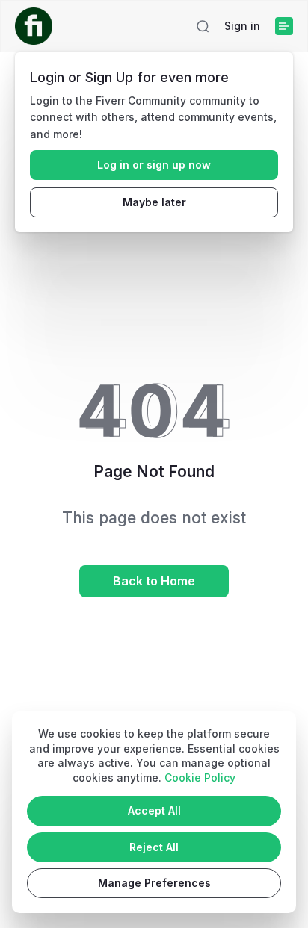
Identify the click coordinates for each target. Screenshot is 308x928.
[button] (202, 26)
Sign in (242, 25)
